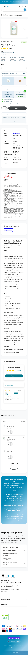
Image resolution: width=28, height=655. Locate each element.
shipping (13, 465)
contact (5, 645)
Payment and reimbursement (19, 645)
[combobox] (14, 10)
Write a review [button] (14, 376)
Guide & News (16, 647)
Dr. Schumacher (16, 133)
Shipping (3, 54)
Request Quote (13, 121)
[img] (8, 391)
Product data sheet (8, 228)
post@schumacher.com (18, 163)
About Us (22, 647)
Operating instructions (9, 231)
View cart (13, 469)
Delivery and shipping (9, 647)
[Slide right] (25, 28)
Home (4, 14)
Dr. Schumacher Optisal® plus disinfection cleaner (11, 15)
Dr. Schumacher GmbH (7, 41)
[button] (2, 6)
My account (10, 645)
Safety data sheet (8, 230)
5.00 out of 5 (18, 370)
